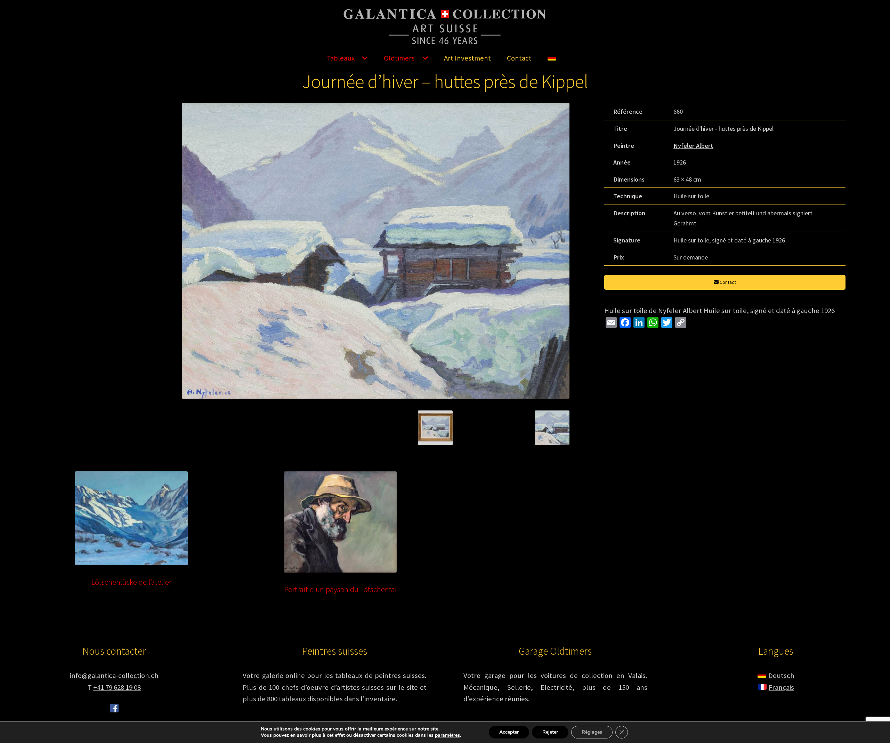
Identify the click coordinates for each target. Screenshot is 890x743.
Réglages (592, 732)
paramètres (447, 735)
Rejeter (550, 732)
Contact (519, 58)
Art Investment (467, 58)
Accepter (509, 732)
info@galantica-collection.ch (114, 675)
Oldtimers (399, 58)
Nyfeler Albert (693, 146)
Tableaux (341, 58)
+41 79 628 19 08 (117, 687)
